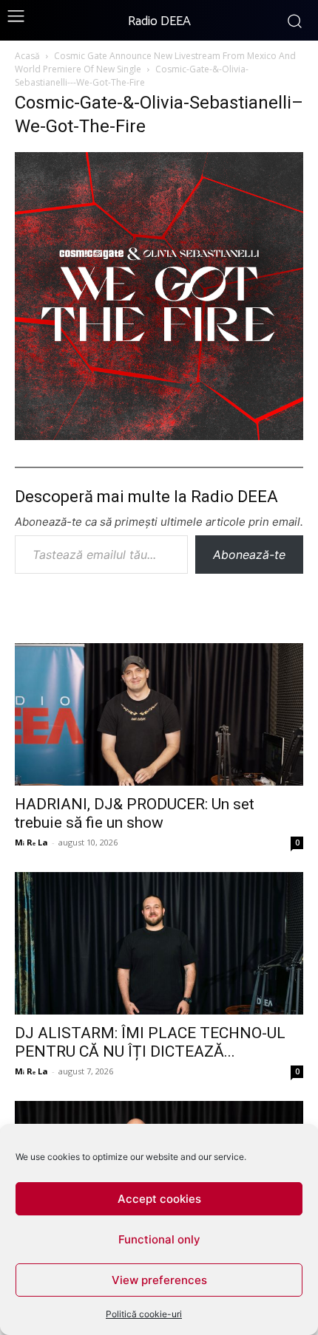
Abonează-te (249, 554)
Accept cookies (159, 1199)
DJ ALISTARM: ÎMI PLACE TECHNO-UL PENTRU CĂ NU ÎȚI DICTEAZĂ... (150, 1042)
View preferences (159, 1280)
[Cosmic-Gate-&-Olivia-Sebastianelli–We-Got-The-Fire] (159, 435)
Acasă (27, 55)
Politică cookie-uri (144, 1313)
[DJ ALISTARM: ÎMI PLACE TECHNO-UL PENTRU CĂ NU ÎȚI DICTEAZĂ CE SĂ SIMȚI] (159, 943)
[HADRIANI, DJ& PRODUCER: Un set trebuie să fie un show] (159, 714)
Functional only (159, 1239)
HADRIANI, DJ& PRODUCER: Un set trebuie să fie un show (134, 813)
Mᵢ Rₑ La (31, 842)
